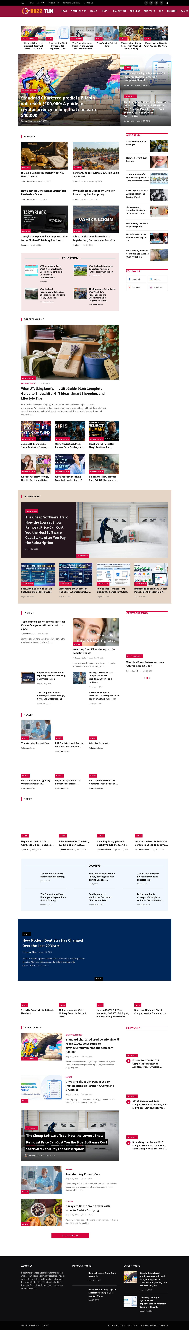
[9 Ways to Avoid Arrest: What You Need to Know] (155, 33)
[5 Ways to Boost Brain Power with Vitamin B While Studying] (131, 33)
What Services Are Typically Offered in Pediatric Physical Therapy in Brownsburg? (35, 782)
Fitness (123, 38)
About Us (40, 2)
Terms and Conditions (71, 2)
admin (25, 245)
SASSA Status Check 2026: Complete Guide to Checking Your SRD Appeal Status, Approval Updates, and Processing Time (150, 1104)
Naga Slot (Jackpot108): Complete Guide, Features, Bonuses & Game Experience (37, 843)
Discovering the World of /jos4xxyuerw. (137, 225)
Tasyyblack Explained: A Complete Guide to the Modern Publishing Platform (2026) (44, 238)
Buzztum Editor (26, 121)
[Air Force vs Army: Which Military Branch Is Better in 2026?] (76, 996)
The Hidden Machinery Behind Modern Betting (52, 875)
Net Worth (132, 1055)
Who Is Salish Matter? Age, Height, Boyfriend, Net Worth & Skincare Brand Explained (35, 478)
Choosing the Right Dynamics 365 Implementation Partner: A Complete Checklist (58, 46)
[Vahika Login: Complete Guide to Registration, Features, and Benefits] (96, 219)
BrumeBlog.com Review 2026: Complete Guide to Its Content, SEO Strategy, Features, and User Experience (150, 1145)
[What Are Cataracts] (104, 730)
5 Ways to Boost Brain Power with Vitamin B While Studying (131, 46)
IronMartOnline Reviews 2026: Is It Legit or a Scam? (96, 174)
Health (105, 11)
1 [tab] (145, 674)
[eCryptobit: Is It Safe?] (147, 637)
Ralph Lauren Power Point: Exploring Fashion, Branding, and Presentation (51, 675)
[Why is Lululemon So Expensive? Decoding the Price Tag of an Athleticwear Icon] (79, 697)
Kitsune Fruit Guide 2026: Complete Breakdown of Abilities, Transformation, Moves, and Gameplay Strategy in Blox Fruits (150, 1063)
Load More (68, 1235)
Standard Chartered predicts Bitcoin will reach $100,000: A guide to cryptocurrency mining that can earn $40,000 (33, 46)
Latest (49, 38)
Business (135, 11)
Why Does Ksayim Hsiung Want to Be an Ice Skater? (68, 478)
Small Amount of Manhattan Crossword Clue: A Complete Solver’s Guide (100, 897)
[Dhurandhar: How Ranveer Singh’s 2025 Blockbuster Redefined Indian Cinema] (104, 464)
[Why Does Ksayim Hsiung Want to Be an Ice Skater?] (70, 464)
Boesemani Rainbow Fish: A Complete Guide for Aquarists (150, 1012)
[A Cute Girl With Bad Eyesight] (159, 146)
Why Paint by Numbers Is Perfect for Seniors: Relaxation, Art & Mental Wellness (68, 782)
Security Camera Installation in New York (37, 1012)
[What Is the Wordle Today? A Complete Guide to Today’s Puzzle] (151, 820)
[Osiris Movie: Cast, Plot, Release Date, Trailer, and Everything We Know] (70, 431)
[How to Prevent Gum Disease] (159, 162)
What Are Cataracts (99, 743)
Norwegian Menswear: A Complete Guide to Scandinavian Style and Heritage (101, 677)
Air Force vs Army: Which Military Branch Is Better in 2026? (73, 1013)
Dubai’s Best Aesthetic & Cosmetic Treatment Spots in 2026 (103, 782)
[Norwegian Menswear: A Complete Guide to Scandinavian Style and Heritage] (79, 677)
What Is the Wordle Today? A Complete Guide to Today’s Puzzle (151, 843)
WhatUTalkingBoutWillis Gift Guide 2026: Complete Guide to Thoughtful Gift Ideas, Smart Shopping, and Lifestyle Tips (63, 393)
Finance (172, 11)
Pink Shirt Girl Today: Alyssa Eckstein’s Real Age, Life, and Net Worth (102, 1292)
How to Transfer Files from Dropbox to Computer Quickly (112, 590)
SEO (161, 11)
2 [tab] (147, 674)
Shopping (149, 11)
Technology (79, 11)
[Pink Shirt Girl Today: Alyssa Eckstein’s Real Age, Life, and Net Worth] (79, 1294)
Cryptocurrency (29, 38)
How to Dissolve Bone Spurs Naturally (102, 1275)
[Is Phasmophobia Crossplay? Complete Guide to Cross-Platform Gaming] (128, 898)
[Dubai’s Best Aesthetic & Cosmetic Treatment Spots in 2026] (104, 768)
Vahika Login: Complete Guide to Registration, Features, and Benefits (94, 238)
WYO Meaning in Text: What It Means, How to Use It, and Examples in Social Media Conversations (51, 272)
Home (31, 2)
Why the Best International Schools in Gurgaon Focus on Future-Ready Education (53, 293)
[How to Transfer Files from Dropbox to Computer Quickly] (113, 574)
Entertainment (28, 378)
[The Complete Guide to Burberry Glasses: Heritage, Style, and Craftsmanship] (28, 697)
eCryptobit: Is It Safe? (138, 662)
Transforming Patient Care (106, 44)
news (64, 11)
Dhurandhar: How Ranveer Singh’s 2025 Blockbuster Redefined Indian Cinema (102, 478)
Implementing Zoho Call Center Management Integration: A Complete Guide (150, 590)
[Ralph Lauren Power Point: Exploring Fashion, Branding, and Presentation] (28, 677)
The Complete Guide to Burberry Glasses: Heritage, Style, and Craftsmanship (51, 695)
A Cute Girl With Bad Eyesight (136, 143)
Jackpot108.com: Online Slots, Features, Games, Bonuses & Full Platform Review (34, 445)
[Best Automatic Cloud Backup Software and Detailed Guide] (38, 574)
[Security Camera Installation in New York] (38, 996)
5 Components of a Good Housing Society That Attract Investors (137, 177)
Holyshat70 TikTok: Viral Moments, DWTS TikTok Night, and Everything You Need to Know (113, 1013)
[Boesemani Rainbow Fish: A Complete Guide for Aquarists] (151, 996)
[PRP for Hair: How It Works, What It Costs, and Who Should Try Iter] (70, 730)
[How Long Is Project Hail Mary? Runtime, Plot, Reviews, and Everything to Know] (104, 431)
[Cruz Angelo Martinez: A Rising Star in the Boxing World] (159, 195)
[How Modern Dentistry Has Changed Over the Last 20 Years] (132, 950)
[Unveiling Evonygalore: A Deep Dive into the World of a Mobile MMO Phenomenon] (113, 820)
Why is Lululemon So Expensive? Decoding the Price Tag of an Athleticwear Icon (104, 695)
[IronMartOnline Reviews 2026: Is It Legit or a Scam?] (96, 156)
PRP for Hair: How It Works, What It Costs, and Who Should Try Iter (69, 745)
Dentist (99, 978)
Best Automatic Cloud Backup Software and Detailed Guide (36, 590)
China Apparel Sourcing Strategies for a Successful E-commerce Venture (136, 210)
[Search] (166, 3)
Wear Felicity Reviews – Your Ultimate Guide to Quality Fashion (137, 253)
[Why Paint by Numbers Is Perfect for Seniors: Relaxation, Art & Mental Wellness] (70, 768)
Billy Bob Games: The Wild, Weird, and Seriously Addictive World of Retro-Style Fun (74, 843)
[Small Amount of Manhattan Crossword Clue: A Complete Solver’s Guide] (80, 898)
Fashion (77, 644)
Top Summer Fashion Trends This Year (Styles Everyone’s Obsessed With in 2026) (43, 625)
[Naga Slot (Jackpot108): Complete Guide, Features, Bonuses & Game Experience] (37, 820)
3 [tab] (149, 674)
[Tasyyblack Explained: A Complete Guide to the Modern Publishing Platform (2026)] (44, 219)
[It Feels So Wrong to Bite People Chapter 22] (159, 238)
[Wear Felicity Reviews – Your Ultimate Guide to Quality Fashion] (159, 255)
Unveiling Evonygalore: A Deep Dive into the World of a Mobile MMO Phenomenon (113, 843)
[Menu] (23, 3)
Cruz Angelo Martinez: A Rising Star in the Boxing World (137, 193)
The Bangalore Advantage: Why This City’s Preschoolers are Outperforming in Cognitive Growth (102, 295)
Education (119, 11)
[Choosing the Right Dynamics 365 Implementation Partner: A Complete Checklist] (58, 33)
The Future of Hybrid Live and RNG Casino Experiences (148, 876)
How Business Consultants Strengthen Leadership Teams (43, 192)
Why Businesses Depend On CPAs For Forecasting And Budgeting (94, 192)
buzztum (30, 1325)
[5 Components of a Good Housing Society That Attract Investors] (159, 178)
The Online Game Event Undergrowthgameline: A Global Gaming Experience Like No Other (53, 897)
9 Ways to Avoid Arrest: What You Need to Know (155, 44)
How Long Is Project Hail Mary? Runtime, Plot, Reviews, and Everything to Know (103, 445)
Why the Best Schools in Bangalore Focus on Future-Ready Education (101, 269)
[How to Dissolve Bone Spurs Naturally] (79, 1277)
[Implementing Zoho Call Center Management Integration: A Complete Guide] (151, 574)
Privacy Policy (53, 2)
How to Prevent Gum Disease (136, 159)
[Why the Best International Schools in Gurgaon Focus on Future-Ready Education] (31, 293)
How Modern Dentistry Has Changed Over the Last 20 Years (52, 943)
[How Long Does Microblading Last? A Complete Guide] (96, 632)
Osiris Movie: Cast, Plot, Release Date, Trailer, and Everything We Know (68, 445)
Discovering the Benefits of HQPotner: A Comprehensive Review (73, 590)
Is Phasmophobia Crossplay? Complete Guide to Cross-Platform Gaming (150, 897)
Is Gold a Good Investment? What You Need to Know (42, 174)
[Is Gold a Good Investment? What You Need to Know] (44, 156)
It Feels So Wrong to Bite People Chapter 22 (136, 237)
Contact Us (88, 2)
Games (25, 835)
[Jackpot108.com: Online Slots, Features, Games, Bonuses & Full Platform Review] (36, 431)
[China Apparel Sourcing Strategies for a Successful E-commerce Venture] (159, 211)
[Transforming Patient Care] (106, 33)
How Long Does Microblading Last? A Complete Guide (94, 651)
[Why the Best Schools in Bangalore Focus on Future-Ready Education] (80, 270)
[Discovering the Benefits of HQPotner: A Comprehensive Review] (76, 574)
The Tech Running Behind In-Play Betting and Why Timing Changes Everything (102, 876)
